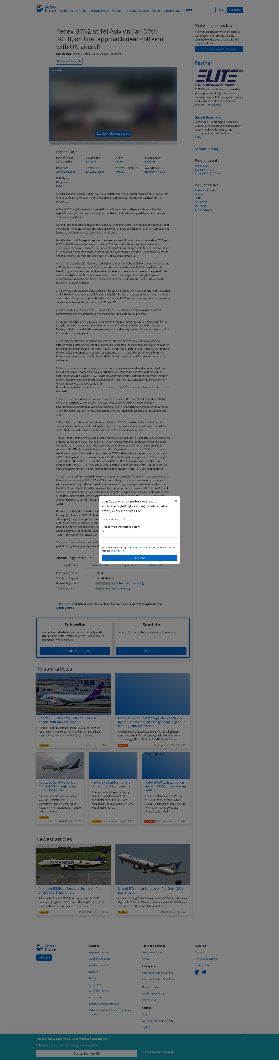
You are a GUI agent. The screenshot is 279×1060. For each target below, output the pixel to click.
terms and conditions (142, 547)
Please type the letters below (121, 526)
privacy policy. (117, 550)
